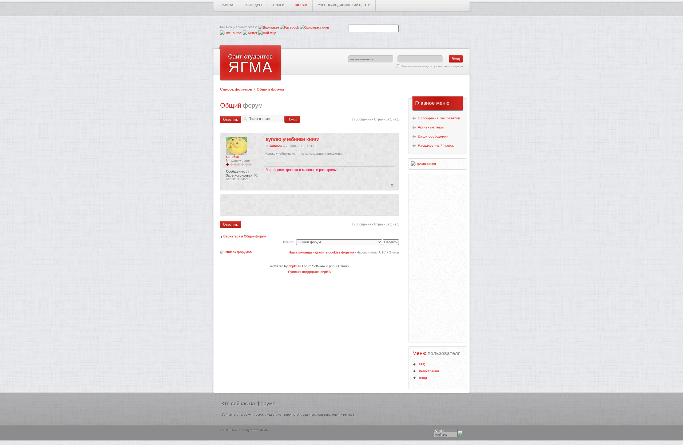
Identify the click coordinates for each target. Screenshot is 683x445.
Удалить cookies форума (334, 252)
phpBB (293, 266)
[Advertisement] (309, 205)
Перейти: (288, 242)
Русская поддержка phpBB (309, 272)
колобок (275, 146)
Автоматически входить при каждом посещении (432, 66)
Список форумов (236, 89)
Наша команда (300, 252)
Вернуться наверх (392, 186)
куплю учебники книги (292, 139)
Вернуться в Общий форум (244, 236)
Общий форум (270, 89)
